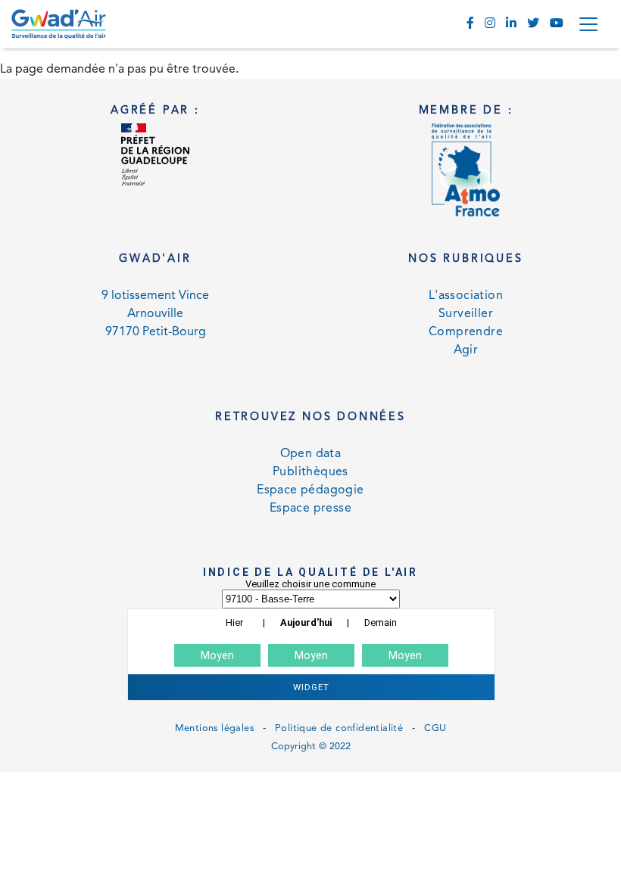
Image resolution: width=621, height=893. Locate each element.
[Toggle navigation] (588, 24)
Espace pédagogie (310, 490)
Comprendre (466, 332)
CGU (435, 728)
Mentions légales (214, 728)
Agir (466, 350)
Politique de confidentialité (339, 728)
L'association (466, 296)
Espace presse (310, 509)
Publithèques (310, 472)
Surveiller (465, 314)
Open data (311, 454)
